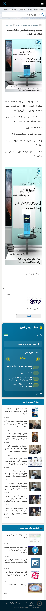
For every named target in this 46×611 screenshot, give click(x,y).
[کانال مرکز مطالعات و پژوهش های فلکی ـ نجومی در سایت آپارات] (35, 579)
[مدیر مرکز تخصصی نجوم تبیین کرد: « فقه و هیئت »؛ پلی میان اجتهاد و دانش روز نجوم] (35, 428)
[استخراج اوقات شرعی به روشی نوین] (35, 542)
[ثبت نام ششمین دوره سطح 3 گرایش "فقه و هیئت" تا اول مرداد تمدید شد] (35, 416)
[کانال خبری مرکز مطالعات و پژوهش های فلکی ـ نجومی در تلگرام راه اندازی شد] (35, 554)
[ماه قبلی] (38, 359)
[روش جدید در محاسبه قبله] (35, 592)
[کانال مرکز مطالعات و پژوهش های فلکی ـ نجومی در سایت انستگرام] (35, 567)
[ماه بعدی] (8, 359)
